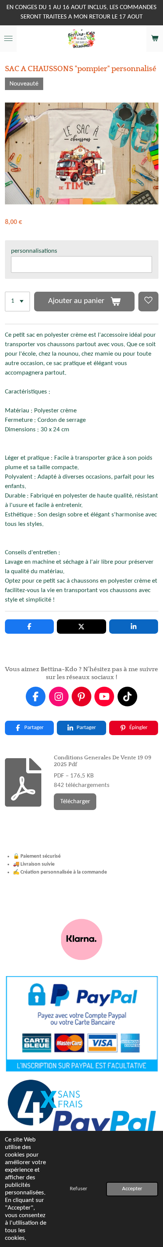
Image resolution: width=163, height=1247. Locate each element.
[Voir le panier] (154, 38)
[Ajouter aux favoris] (148, 301)
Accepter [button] (132, 1189)
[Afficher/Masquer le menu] (8, 38)
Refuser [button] (78, 1189)
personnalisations (34, 251)
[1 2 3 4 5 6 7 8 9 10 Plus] (17, 301)
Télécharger (75, 802)
